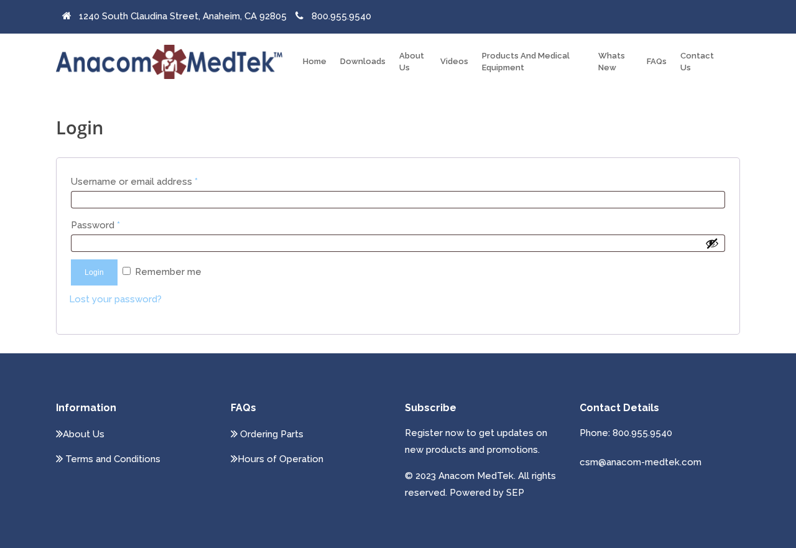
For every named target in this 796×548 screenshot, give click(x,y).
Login (94, 272)
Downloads (363, 61)
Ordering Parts (270, 434)
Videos (454, 61)
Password (95, 225)
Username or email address (134, 181)
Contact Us (697, 61)
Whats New (611, 61)
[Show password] (712, 243)
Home (314, 61)
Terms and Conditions (111, 459)
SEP (515, 492)
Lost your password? (115, 299)
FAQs (657, 61)
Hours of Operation (280, 459)
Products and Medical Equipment (526, 61)
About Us (411, 61)
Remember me (168, 271)
